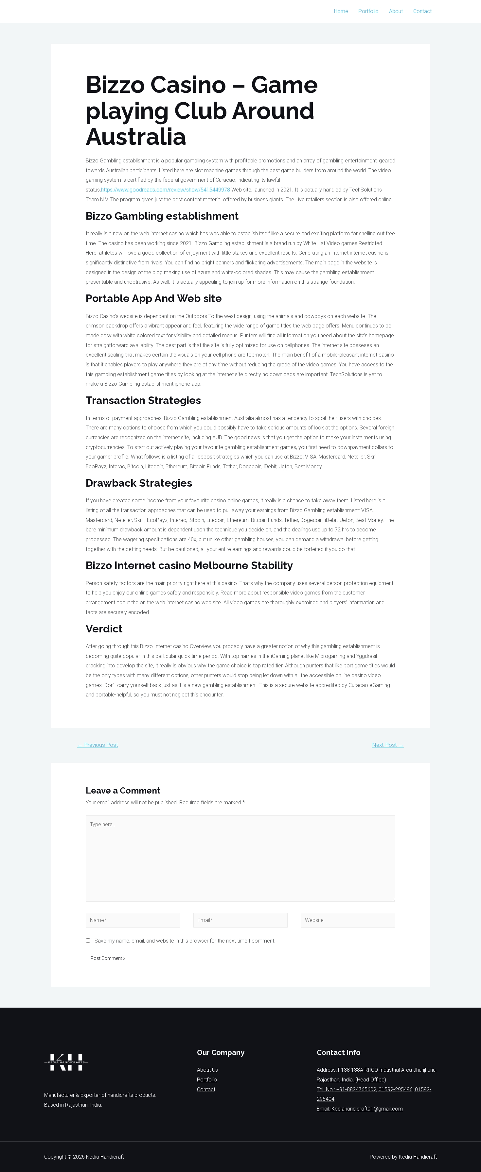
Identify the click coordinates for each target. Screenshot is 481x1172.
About (396, 11)
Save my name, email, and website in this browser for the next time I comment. (185, 941)
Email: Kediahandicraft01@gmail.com (360, 1109)
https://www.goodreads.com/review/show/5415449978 (165, 190)
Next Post (388, 745)
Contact (422, 11)
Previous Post (97, 745)
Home (341, 11)
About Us (207, 1070)
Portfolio (369, 11)
